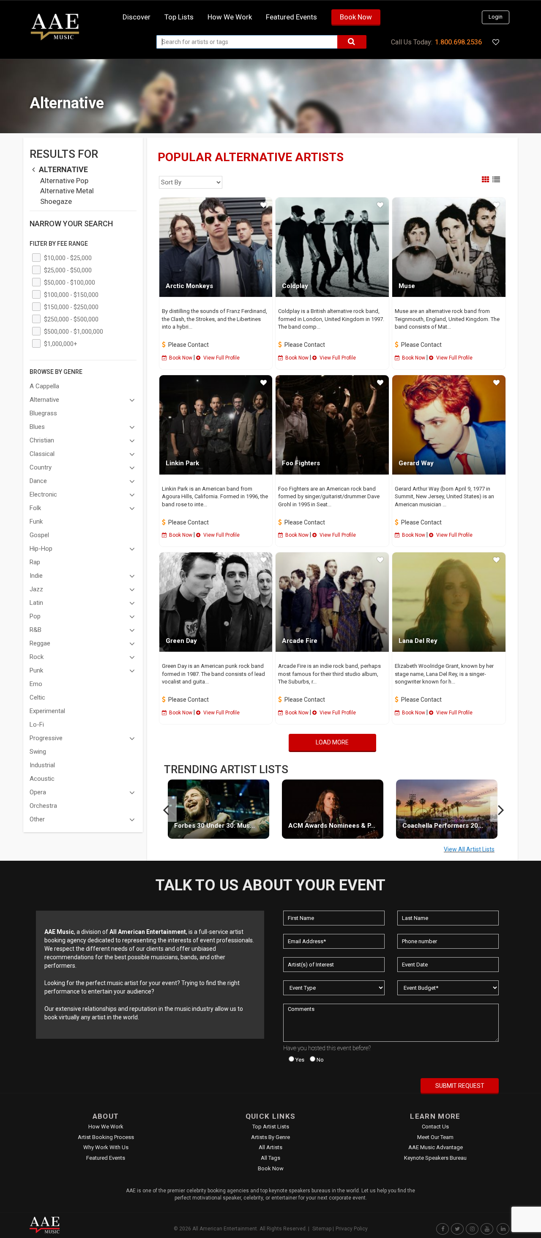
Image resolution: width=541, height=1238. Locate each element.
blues (37, 427)
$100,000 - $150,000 (71, 294)
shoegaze (56, 201)
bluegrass (43, 413)
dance (38, 481)
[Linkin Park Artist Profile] (216, 425)
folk (35, 508)
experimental (47, 711)
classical (42, 454)
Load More (332, 742)
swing (38, 751)
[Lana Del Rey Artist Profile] (448, 602)
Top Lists (179, 17)
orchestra (43, 806)
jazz (36, 589)
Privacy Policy (352, 1229)
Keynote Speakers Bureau (435, 1158)
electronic (43, 494)
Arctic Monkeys (189, 286)
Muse (407, 286)
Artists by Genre (270, 1137)
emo (36, 684)
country (41, 467)
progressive (46, 738)
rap (35, 562)
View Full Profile (221, 358)
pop (35, 616)
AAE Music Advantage (435, 1147)
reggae (40, 643)
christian (42, 440)
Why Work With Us (105, 1147)
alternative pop (64, 180)
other (37, 819)
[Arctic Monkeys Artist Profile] (216, 247)
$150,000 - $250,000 (71, 307)
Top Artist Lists (270, 1126)
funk (36, 521)
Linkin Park (182, 463)
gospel (39, 535)
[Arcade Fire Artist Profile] (332, 602)
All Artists (270, 1147)
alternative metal (67, 191)
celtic (37, 697)
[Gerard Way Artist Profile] (448, 425)
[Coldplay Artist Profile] (332, 247)
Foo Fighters (301, 463)
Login (496, 17)
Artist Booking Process (106, 1137)
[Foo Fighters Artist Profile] (332, 425)
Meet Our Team (435, 1137)
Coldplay (295, 286)
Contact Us (435, 1126)
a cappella (44, 386)
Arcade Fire (299, 641)
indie (36, 575)
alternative (62, 169)
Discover (136, 17)
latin (36, 603)
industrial (42, 765)
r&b (35, 630)
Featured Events (291, 17)
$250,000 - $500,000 (71, 319)
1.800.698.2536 (458, 42)
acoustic (42, 778)
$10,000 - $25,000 (68, 258)
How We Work (105, 1126)
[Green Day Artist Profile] (216, 602)
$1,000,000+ (60, 343)
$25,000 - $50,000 (68, 270)
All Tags (270, 1158)
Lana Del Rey (418, 641)
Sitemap (321, 1229)
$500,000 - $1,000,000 (73, 331)
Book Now (356, 17)
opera (38, 792)
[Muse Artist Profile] (448, 247)
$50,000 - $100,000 (69, 282)
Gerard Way (416, 463)
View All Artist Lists (469, 849)
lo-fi (37, 724)
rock (37, 657)
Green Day (181, 641)
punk (36, 670)
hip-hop (41, 548)
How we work (230, 17)
